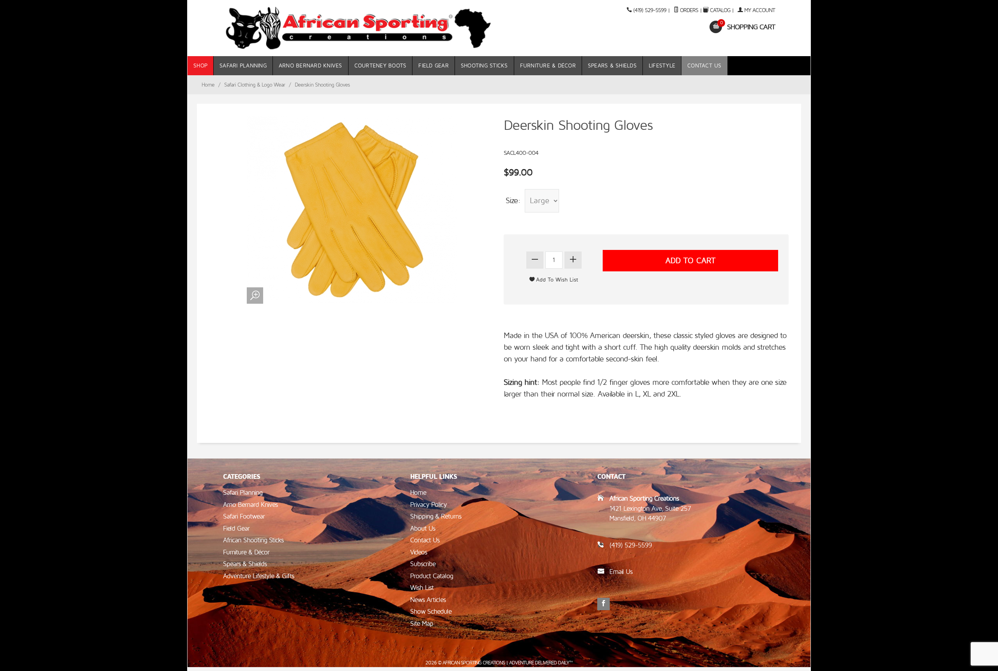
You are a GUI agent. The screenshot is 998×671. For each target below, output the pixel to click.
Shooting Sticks (484, 66)
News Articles (428, 600)
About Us (422, 528)
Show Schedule (430, 611)
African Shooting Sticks (253, 540)
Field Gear (433, 66)
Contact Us (704, 66)
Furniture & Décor (548, 66)
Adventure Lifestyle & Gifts (258, 576)
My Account (759, 10)
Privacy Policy (428, 504)
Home (208, 85)
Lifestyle (662, 66)
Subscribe (422, 564)
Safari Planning (243, 66)
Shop (200, 66)
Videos (418, 552)
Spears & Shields (612, 66)
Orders (688, 10)
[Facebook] (603, 604)
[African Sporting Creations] (358, 28)
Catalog (720, 10)
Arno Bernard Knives (310, 66)
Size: (513, 201)
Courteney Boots (380, 66)
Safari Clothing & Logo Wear (254, 85)
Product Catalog (431, 576)
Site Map (421, 623)
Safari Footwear (244, 516)
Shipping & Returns (435, 516)
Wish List (422, 587)
